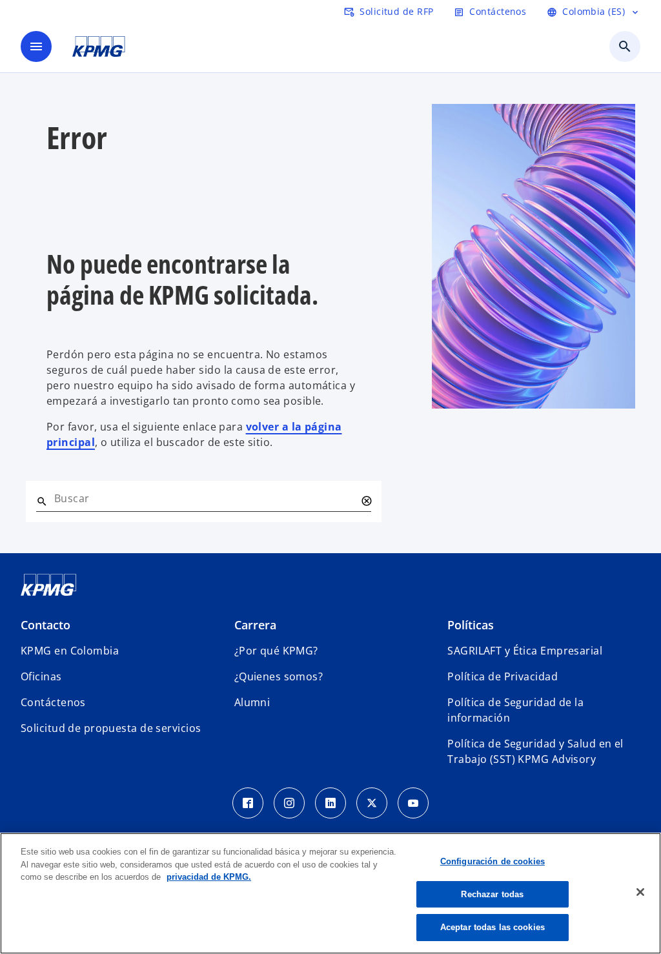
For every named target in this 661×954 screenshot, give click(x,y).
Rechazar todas (492, 894)
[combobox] (205, 498)
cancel (366, 501)
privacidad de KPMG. (209, 877)
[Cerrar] (640, 892)
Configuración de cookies (492, 861)
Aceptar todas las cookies (492, 927)
